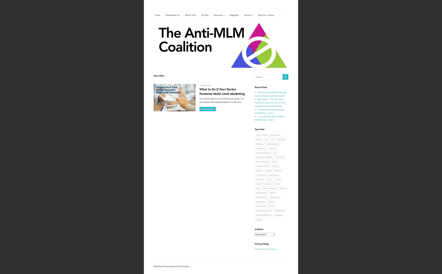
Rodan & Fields (261, 206)
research (271, 202)
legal (257, 188)
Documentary (280, 157)
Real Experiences (261, 197)
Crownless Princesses (263, 153)
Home (157, 15)
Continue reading (207, 109)
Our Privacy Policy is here (265, 249)
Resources (218, 15)
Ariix (266, 139)
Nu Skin (272, 193)
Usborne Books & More (263, 215)
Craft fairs (272, 148)
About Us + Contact (266, 15)
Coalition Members (273, 144)
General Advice (273, 175)
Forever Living (260, 175)
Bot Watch (259, 144)
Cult (275, 153)
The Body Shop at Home (264, 210)
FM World (278, 170)
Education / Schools (262, 166)
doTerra (274, 162)
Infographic (234, 15)
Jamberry (268, 184)
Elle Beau (275, 166)
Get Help (204, 15)
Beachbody (281, 139)
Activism (247, 15)
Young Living (278, 215)
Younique (259, 219)
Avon (273, 139)
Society (271, 206)
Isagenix (259, 184)
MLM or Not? (190, 15)
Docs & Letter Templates (264, 157)
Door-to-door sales (262, 162)
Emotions (259, 170)
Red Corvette (275, 197)
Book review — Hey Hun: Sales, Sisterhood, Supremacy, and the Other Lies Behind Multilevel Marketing (270, 103)
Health (270, 179)
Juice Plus (277, 184)
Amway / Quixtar (261, 135)
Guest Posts (260, 179)
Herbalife (278, 179)
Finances (269, 170)
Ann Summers (275, 135)
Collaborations (261, 148)
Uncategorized (280, 210)
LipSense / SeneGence (270, 188)
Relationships (260, 202)
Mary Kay (283, 188)
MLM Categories (261, 193)
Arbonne (259, 139)
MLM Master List (173, 15)
